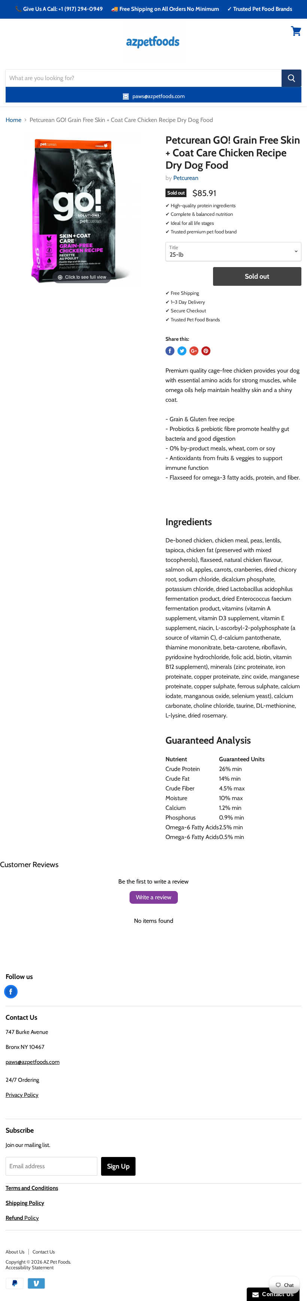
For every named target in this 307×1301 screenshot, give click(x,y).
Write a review (153, 897)
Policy (22, 1218)
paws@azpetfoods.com (33, 1062)
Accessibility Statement (30, 1267)
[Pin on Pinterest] (205, 350)
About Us (15, 1252)
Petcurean (185, 177)
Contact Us (44, 1252)
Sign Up (118, 1166)
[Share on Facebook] (169, 350)
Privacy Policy (22, 1095)
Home (13, 120)
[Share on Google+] (193, 350)
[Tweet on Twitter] (181, 350)
